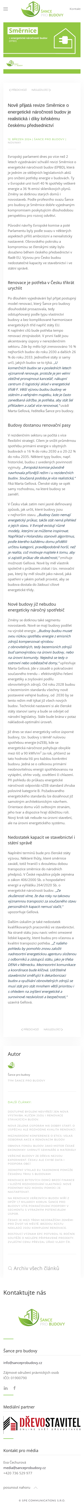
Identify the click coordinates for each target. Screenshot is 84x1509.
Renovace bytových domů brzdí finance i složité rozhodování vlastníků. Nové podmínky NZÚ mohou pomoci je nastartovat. (41, 1185)
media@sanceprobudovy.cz (24, 1467)
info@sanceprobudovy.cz (22, 1362)
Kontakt (75, 9)
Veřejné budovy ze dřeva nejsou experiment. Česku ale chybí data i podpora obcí (36, 1159)
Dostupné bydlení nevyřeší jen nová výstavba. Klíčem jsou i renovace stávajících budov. (38, 1115)
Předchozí (19, 89)
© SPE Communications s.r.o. (42, 1500)
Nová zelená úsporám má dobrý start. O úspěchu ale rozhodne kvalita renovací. (42, 1127)
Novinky (14, 142)
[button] (5, 9)
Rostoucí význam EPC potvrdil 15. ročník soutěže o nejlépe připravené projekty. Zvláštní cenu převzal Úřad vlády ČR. (41, 1237)
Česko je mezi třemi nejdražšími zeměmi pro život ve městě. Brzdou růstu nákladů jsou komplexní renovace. (40, 1223)
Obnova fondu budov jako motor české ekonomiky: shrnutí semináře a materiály (42, 1147)
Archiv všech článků (36, 1268)
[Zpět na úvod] (42, 9)
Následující (40, 89)
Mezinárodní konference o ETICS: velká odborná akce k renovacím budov (40, 1137)
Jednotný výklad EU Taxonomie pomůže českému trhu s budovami (40, 1172)
